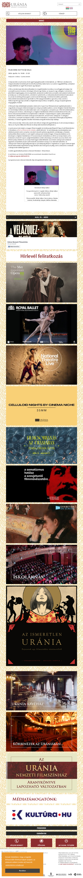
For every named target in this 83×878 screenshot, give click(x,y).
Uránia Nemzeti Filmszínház (17, 242)
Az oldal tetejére (66, 845)
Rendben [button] (22, 871)
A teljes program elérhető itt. (19, 156)
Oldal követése (14, 246)
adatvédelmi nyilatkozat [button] (15, 865)
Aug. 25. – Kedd (41, 217)
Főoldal (41, 845)
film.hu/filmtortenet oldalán (27, 130)
